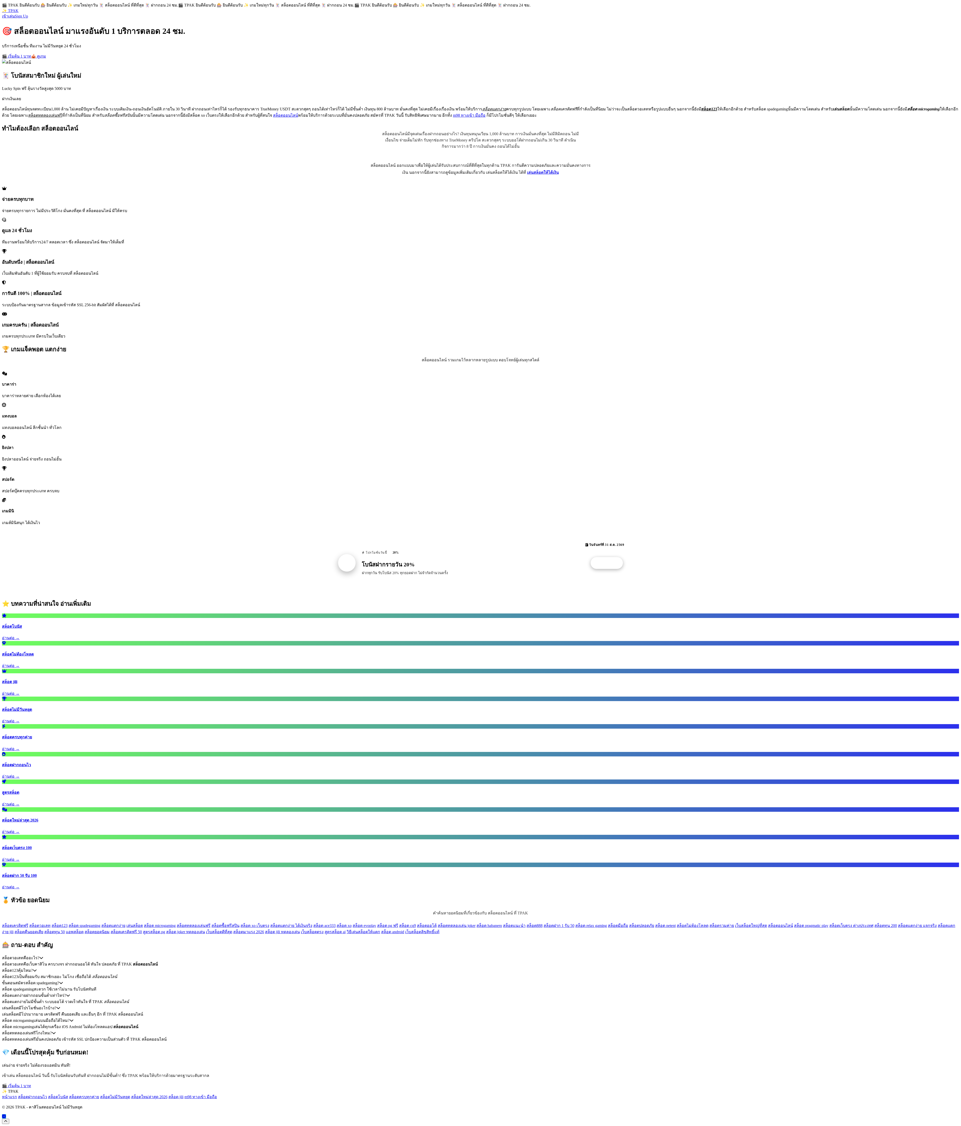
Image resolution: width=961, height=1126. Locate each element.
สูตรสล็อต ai (335, 932)
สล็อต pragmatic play (811, 925)
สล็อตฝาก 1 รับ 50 (559, 925)
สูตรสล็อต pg (154, 932)
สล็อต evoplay (364, 925)
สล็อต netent (665, 925)
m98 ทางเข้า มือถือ (469, 115)
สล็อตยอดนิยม (97, 932)
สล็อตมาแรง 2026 (248, 932)
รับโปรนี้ (609, 563)
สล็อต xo (344, 925)
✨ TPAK (10, 11)
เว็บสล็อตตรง (312, 932)
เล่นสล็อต (134, 925)
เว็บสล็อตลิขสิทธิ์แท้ (422, 932)
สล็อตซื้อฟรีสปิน (225, 925)
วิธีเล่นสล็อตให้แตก (363, 932)
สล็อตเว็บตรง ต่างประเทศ (851, 925)
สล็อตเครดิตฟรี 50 (126, 932)
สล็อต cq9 (407, 925)
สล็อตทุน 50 (54, 932)
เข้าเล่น (8, 16)
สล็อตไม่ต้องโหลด (692, 925)
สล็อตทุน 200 (885, 925)
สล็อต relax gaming (591, 925)
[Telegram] (4, 1116)
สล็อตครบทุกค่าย (84, 1097)
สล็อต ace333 (324, 925)
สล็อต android (392, 932)
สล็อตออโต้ (427, 925)
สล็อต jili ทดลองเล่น (282, 932)
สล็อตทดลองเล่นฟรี (193, 925)
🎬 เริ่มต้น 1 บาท (16, 56)
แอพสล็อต (75, 932)
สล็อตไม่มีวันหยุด (115, 1097)
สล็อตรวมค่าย (721, 925)
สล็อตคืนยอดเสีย (29, 932)
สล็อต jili (175, 1097)
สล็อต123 (60, 925)
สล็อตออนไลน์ (285, 115)
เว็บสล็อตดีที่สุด (219, 932)
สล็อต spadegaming (84, 925)
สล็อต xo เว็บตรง (255, 925)
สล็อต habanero (489, 925)
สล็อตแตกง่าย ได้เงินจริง (291, 925)
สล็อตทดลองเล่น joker (456, 925)
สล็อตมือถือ (618, 925)
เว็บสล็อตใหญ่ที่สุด (751, 925)
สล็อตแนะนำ (514, 925)
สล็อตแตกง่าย (113, 925)
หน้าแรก (9, 1097)
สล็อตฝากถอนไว (32, 1097)
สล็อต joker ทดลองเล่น (185, 932)
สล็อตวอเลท (40, 925)
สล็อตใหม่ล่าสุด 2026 (149, 1097)
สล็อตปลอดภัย (641, 925)
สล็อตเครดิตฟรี (15, 925)
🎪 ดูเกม (38, 56)
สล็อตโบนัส (58, 1097)
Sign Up (21, 16)
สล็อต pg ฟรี (387, 925)
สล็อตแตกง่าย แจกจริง (917, 925)
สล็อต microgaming (160, 925)
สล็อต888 (535, 925)
